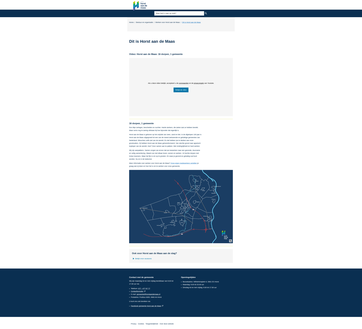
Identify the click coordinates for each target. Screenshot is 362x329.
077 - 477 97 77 (144, 288)
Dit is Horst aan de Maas (191, 22)
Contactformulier (138, 291)
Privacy (133, 324)
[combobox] (179, 13)
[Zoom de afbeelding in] (181, 206)
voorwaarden (184, 83)
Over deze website (167, 324)
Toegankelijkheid (152, 324)
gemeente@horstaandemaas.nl (148, 294)
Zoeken (206, 13)
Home (131, 22)
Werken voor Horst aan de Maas (167, 22)
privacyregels (199, 83)
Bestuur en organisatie (144, 22)
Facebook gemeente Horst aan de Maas (147, 306)
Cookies (141, 324)
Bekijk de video (181, 90)
